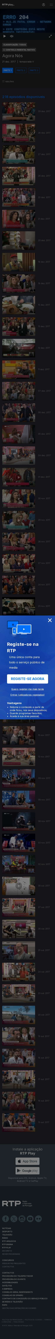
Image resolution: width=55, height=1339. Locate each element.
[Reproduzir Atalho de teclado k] (4, 1335)
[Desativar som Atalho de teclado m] (11, 1335)
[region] (27, 669)
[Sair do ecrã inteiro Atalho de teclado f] (50, 1335)
